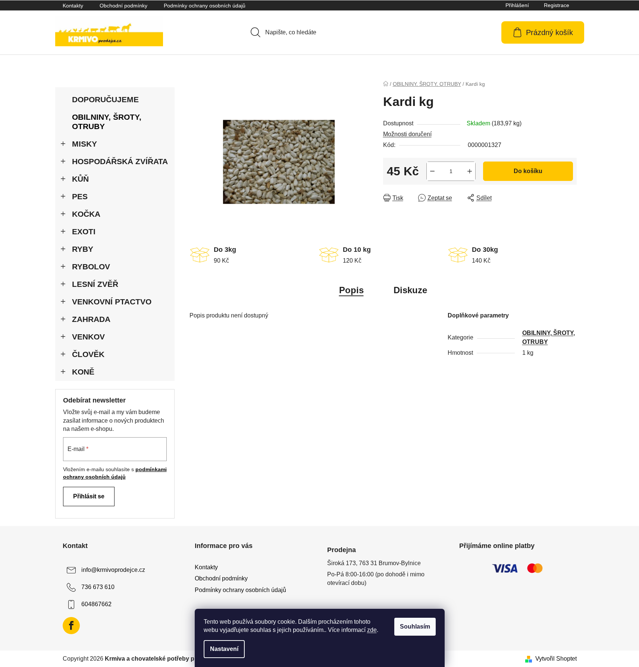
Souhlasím (415, 626)
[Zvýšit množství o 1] (469, 171)
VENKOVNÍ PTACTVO (111, 301)
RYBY (82, 249)
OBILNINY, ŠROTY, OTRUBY (106, 122)
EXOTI (83, 231)
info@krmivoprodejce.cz (113, 570)
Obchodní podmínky (123, 6)
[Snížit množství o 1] (432, 171)
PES (80, 196)
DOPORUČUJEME (105, 99)
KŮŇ (80, 179)
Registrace (556, 5)
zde (372, 630)
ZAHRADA (91, 319)
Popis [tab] (351, 290)
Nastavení (224, 649)
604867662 (96, 604)
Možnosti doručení (407, 134)
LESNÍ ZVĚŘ (95, 284)
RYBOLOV (91, 266)
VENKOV (88, 336)
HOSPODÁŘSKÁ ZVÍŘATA (120, 161)
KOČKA (86, 214)
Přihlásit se (88, 496)
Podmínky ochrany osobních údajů (204, 6)
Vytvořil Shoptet (556, 658)
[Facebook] (71, 625)
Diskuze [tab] (410, 290)
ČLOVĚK (88, 354)
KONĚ (83, 371)
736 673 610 (98, 587)
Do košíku (528, 171)
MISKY (84, 144)
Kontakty (73, 6)
